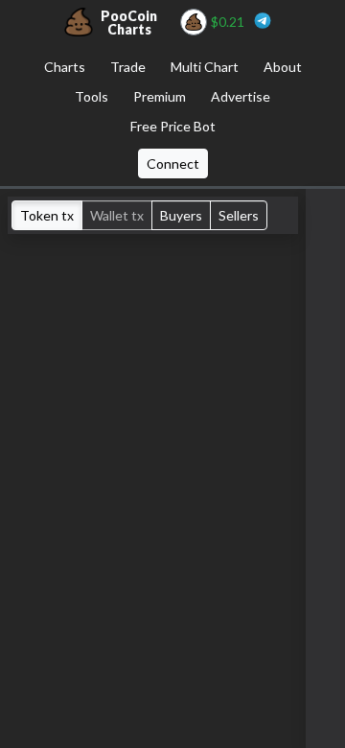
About (283, 66)
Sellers (238, 215)
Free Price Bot (173, 126)
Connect (173, 163)
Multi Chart (205, 66)
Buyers (181, 215)
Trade (128, 66)
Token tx (47, 215)
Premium (159, 96)
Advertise (240, 96)
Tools (91, 96)
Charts (64, 66)
